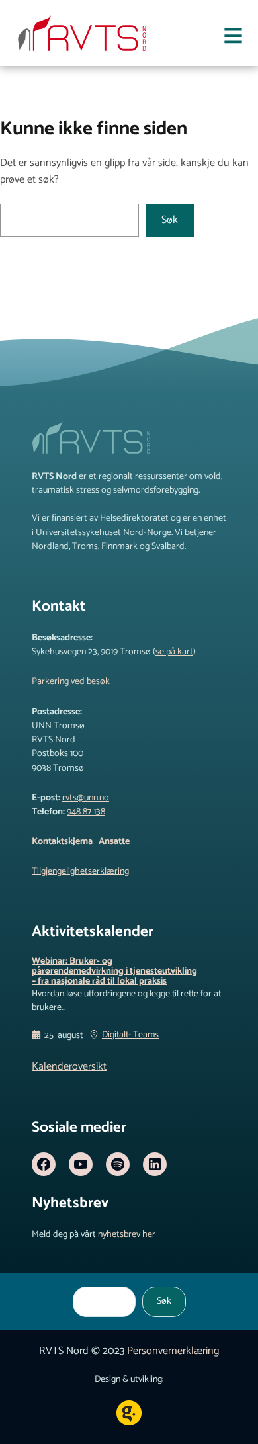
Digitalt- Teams (130, 1035)
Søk (169, 220)
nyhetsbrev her (126, 1234)
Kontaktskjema (62, 841)
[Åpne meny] (233, 38)
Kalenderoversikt (69, 1067)
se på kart (174, 651)
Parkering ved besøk (71, 681)
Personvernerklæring (173, 1351)
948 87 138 (86, 812)
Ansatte (114, 841)
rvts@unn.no (85, 798)
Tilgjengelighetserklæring (80, 871)
